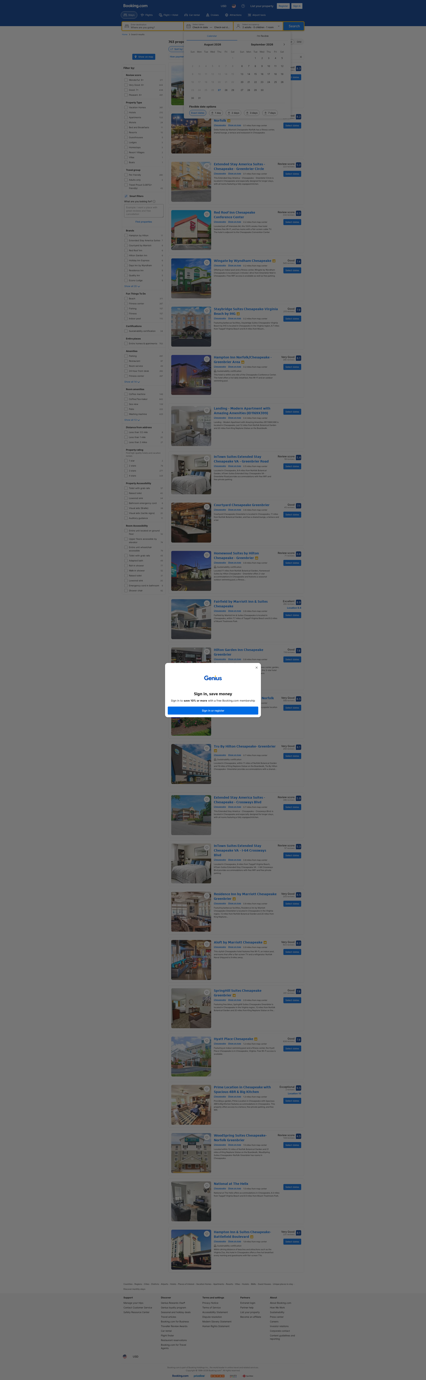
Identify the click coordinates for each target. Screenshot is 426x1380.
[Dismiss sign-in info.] (257, 668)
